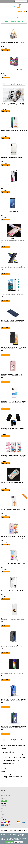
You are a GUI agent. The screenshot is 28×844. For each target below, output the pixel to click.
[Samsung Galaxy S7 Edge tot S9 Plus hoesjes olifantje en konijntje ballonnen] (13, 474)
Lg (1, 811)
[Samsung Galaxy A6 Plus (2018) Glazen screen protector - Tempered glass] (13, 203)
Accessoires (3, 815)
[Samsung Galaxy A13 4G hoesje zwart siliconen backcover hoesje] (14, 663)
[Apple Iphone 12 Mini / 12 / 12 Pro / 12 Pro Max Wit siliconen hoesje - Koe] (14, 555)
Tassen (2, 817)
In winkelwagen (6, 50)
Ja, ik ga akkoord (9, 842)
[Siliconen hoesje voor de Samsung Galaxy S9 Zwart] (13, 636)
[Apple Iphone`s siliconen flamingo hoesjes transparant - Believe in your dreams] (13, 149)
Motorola (2, 814)
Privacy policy (3, 798)
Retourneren (3, 797)
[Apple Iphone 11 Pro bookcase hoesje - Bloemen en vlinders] (14, 447)
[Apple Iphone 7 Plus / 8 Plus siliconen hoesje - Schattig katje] (13, 366)
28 (21, 84)
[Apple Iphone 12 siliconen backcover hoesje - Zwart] (14, 339)
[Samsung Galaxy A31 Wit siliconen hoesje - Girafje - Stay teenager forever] (14, 501)
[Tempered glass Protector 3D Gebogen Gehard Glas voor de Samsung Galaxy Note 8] (14, 284)
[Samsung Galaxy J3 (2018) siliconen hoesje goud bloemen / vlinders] (14, 230)
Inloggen (2, 9)
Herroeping (3, 800)
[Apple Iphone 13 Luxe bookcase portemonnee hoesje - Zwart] (13, 420)
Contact (2, 792)
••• (19, 84)
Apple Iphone (3, 805)
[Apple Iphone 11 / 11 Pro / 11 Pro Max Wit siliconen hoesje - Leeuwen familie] (14, 609)
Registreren (6, 9)
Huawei (2, 808)
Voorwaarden (3, 794)
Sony (2, 809)
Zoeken (26, 1)
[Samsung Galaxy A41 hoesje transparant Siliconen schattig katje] (14, 718)
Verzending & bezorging (5, 795)
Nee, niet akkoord (18, 842)
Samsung (2, 806)
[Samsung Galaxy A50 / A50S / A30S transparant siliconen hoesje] (13, 312)
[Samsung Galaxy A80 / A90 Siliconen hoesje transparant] (13, 257)
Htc (1, 812)
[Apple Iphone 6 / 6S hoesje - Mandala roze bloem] (14, 176)
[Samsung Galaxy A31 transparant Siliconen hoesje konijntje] (13, 691)
